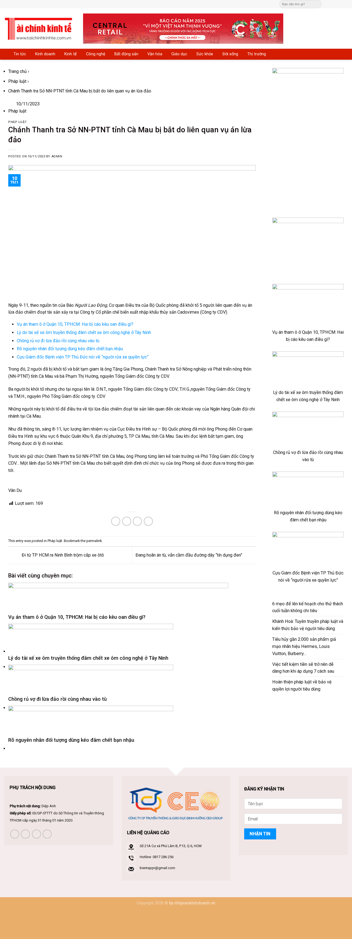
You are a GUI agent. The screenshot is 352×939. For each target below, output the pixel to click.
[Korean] (190, 3)
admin (56, 156)
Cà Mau (46, 376)
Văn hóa (154, 54)
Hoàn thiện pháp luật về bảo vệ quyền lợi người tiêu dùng (302, 685)
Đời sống (230, 54)
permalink (94, 541)
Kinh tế (70, 54)
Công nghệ (95, 54)
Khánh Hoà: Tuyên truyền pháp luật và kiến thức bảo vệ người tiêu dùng (307, 625)
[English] (185, 3)
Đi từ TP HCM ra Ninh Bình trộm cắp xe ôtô (62, 555)
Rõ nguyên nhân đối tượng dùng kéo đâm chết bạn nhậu (70, 348)
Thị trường (256, 54)
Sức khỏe (204, 54)
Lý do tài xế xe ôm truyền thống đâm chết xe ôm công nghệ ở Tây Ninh (84, 332)
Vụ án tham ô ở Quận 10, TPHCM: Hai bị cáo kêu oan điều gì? (75, 324)
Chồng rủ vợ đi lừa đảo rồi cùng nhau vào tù (58, 340)
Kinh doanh (45, 54)
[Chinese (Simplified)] (179, 3)
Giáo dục (179, 54)
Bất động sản (126, 54)
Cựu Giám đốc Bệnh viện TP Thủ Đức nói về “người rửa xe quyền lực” (82, 357)
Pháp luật (17, 81)
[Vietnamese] (196, 3)
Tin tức (19, 54)
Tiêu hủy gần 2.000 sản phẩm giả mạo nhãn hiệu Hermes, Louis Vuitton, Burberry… (304, 646)
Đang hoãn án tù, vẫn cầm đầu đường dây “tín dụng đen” (189, 555)
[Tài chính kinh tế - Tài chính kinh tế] (39, 28)
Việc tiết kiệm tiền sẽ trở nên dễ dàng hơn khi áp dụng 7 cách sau (303, 668)
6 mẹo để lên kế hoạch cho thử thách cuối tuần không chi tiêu (307, 607)
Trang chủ (17, 71)
